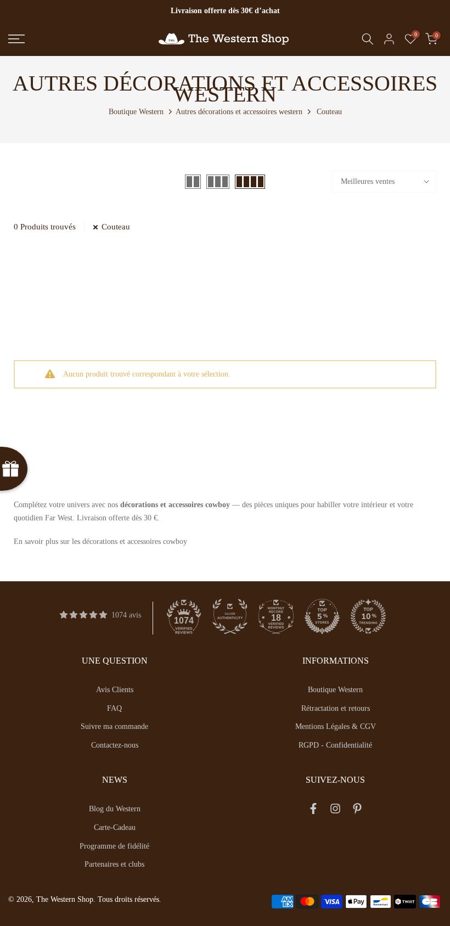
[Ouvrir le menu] (75, 39)
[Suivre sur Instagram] (335, 810)
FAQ (114, 708)
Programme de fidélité (114, 846)
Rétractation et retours (335, 708)
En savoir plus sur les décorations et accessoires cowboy (100, 541)
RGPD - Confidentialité (335, 745)
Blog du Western (114, 809)
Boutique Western (136, 112)
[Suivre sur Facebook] (313, 810)
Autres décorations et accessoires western (239, 112)
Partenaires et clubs (114, 864)
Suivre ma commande (114, 726)
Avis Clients (114, 690)
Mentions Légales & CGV (335, 726)
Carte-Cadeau (115, 827)
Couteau (116, 226)
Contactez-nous (114, 745)
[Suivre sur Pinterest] (357, 810)
